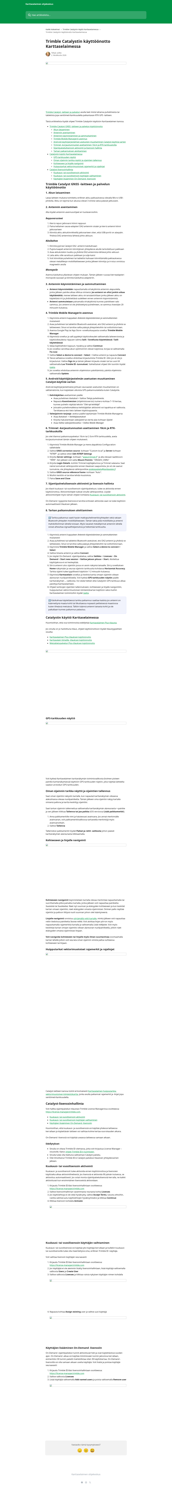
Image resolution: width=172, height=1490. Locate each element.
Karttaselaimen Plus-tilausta (103, 622)
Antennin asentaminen (64, 132)
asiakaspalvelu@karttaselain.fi (102, 469)
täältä (52, 367)
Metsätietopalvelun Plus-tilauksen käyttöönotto (72, 643)
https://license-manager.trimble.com (63, 1111)
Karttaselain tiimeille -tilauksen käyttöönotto (71, 640)
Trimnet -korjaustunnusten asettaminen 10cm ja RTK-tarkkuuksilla (85, 145)
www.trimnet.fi (90, 457)
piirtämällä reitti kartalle (85, 918)
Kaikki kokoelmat (53, 29)
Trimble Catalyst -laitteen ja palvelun (63, 112)
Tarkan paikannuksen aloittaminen (70, 151)
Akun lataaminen (62, 129)
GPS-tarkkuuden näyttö (65, 157)
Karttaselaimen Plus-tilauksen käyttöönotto (70, 637)
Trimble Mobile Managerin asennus (70, 138)
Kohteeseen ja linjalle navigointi (68, 163)
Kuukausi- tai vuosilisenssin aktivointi (71, 172)
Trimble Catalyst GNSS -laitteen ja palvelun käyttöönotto (76, 126)
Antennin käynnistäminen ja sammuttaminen (75, 135)
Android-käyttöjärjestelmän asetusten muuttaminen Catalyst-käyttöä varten (90, 142)
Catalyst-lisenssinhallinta (61, 169)
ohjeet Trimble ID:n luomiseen (79, 1151)
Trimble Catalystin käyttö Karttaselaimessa (80, 29)
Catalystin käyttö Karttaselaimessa (66, 154)
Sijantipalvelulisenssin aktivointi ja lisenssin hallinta (78, 148)
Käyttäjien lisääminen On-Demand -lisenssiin (75, 178)
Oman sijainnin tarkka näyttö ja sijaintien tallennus (78, 160)
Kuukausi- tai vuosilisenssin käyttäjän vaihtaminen (77, 175)
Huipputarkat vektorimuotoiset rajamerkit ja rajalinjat (79, 166)
